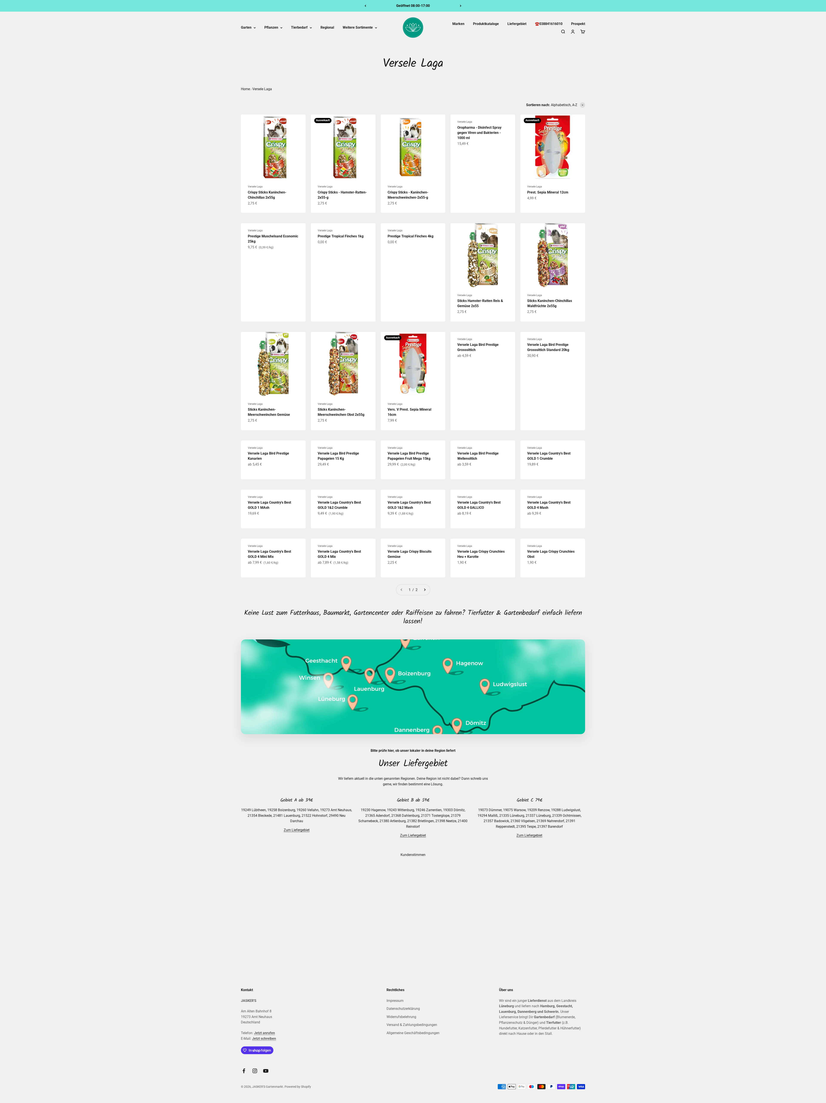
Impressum (395, 1001)
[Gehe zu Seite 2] (424, 590)
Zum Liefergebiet (297, 830)
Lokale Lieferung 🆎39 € (413, 6)
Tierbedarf (299, 27)
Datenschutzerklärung (403, 1009)
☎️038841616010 (548, 24)
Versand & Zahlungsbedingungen (412, 1025)
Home (245, 89)
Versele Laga (262, 89)
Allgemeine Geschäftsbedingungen (413, 1033)
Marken (458, 24)
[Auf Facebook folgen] (244, 1071)
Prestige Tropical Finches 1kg (341, 236)
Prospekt (578, 24)
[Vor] (460, 6)
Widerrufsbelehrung (401, 1017)
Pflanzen (271, 27)
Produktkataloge (486, 24)
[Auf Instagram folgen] (255, 1071)
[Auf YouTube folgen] (266, 1071)
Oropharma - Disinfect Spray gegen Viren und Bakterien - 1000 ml (479, 132)
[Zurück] (365, 6)
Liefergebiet (516, 24)
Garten (246, 27)
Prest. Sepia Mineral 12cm (547, 192)
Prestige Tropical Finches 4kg (410, 236)
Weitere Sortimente (358, 27)
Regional (327, 27)
